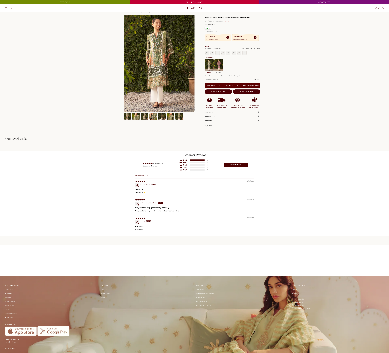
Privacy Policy (200, 297)
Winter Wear (9, 317)
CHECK (256, 79)
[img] (140, 181)
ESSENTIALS (65, 2)
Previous (124, 63)
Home (125, 13)
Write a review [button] (236, 165)
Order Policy (200, 289)
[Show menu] (6, 8)
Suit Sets (8, 297)
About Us (104, 289)
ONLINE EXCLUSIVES (194, 2)
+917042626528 (298, 299)
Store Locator (105, 297)
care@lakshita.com (299, 305)
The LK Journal (105, 293)
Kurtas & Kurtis (10, 301)
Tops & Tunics (9, 305)
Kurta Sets (8, 293)
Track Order (295, 293)
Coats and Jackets (11, 313)
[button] (184, 160)
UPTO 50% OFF (324, 2)
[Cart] (382, 8)
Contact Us (295, 289)
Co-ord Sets (9, 289)
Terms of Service (201, 301)
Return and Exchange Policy (205, 293)
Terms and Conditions (203, 305)
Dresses (7, 309)
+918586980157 (298, 302)
